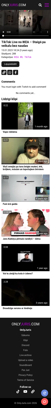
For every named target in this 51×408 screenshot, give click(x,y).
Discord (25, 345)
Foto (25, 350)
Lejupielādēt (10, 64)
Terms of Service (25, 380)
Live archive (25, 355)
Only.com (13, 5)
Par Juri (25, 370)
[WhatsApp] (9, 72)
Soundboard (25, 365)
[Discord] (33, 392)
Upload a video (25, 360)
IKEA (16, 57)
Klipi (25, 340)
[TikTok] (17, 392)
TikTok (28, 57)
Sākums (25, 335)
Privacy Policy (26, 375)
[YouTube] (25, 392)
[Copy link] (4, 72)
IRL (21, 57)
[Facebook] (15, 72)
